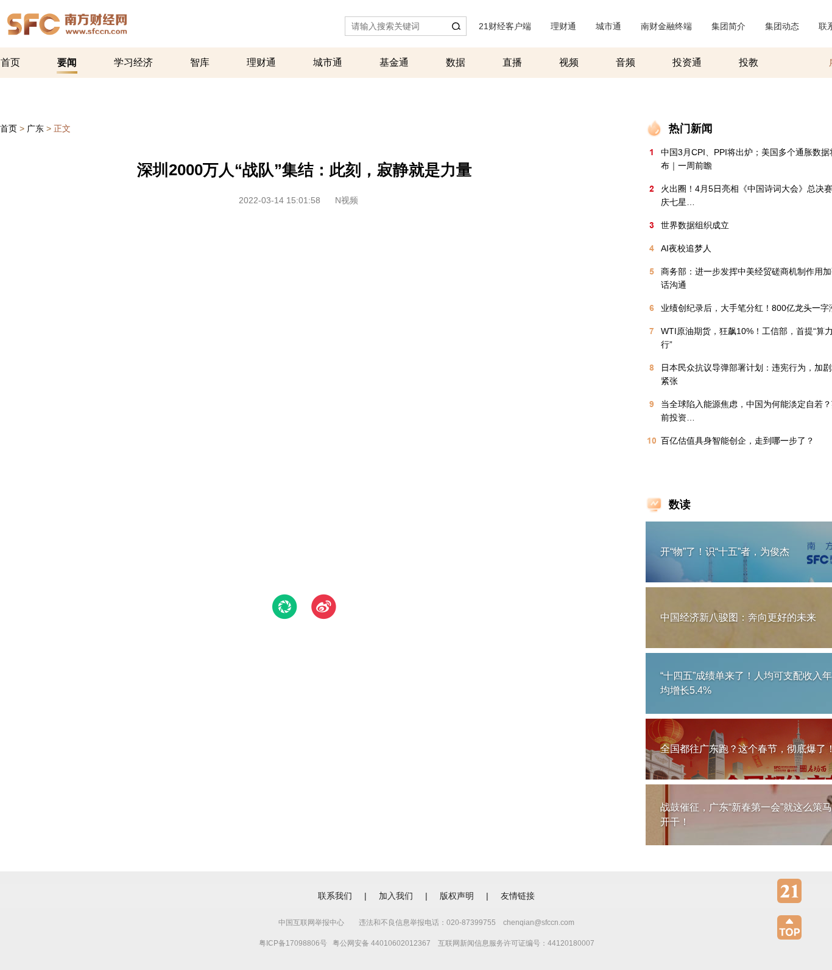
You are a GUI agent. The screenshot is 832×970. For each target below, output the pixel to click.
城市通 (608, 26)
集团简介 (728, 26)
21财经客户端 (505, 26)
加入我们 (396, 896)
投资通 (687, 62)
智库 (200, 62)
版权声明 (457, 896)
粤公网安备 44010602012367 (382, 943)
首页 (10, 62)
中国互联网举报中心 (311, 922)
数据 (455, 62)
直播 (512, 62)
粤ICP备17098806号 (293, 943)
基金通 (394, 62)
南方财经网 (67, 20)
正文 (62, 128)
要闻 (67, 62)
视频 (569, 62)
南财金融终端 (666, 26)
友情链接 (518, 896)
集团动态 (782, 26)
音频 (625, 62)
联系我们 (335, 896)
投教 (748, 62)
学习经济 (133, 62)
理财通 (563, 26)
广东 (35, 128)
